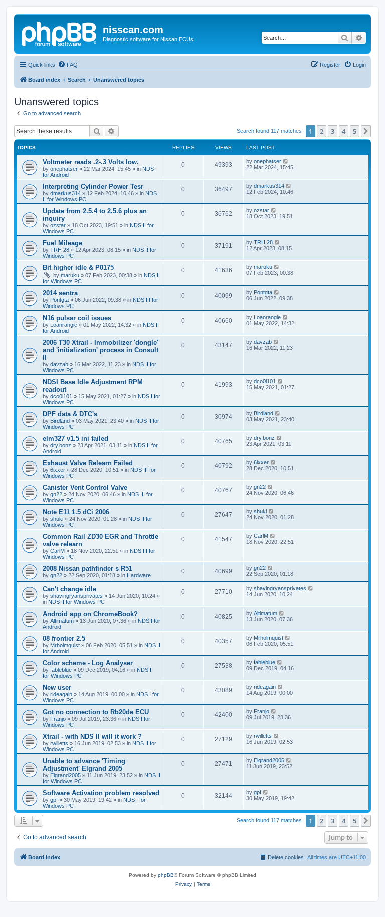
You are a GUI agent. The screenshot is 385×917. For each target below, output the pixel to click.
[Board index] (60, 33)
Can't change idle (69, 589)
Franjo (58, 719)
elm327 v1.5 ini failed (75, 438)
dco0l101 (61, 396)
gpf (54, 800)
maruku (70, 275)
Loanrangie (63, 325)
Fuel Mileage (62, 243)
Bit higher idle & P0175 (78, 267)
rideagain (61, 694)
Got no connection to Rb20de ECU (96, 712)
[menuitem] (68, 65)
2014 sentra (60, 293)
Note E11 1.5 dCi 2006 (76, 512)
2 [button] (321, 131)
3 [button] (332, 131)
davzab (59, 364)
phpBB (166, 875)
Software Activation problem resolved (101, 793)
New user (57, 687)
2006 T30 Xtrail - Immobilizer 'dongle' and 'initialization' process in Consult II (100, 350)
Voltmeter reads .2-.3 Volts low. (91, 162)
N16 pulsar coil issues (77, 318)
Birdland (60, 421)
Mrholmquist (65, 645)
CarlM (57, 551)
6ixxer (57, 470)
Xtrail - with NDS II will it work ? (92, 736)
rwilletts (59, 743)
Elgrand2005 (65, 775)
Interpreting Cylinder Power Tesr (93, 186)
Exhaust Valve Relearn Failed (88, 463)
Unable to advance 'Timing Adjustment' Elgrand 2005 (84, 764)
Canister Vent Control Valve (85, 487)
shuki (56, 519)
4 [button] (343, 131)
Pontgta (59, 300)
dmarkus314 (65, 193)
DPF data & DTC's (70, 414)
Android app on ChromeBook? (90, 614)
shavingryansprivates (76, 596)
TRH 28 (59, 250)
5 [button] (354, 131)
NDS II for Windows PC (76, 602)
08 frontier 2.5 (64, 638)
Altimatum (62, 621)
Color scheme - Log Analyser (88, 663)
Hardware (139, 575)
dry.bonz (60, 445)
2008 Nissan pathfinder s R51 (87, 568)
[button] (366, 131)
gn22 (56, 494)
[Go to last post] (286, 161)
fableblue (61, 670)
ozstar (58, 225)
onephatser (64, 169)
